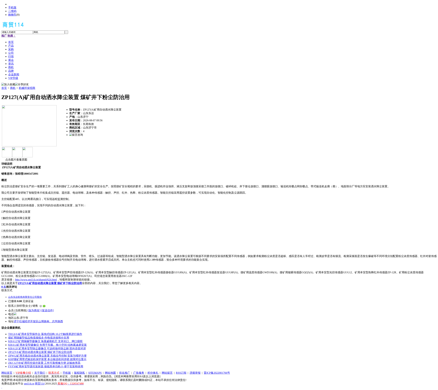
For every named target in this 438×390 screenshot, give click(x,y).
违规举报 (195, 372)
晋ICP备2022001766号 (217, 372)
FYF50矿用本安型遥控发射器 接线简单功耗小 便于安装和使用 (45, 366)
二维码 (12, 11)
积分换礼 (152, 372)
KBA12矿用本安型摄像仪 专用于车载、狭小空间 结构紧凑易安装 (47, 344)
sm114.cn (29, 383)
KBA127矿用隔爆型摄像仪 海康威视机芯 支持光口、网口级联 (45, 341)
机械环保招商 (27, 88)
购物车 (12, 14)
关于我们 (39, 372)
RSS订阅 (181, 372)
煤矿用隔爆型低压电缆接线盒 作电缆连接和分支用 (38, 337)
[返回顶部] (1, 387)
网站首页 (6, 372)
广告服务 (138, 372)
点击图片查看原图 (16, 159)
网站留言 (167, 372)
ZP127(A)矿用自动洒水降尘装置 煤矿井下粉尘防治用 (40, 352)
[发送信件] (47, 310)
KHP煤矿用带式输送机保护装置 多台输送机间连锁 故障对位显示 (47, 359)
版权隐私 (79, 372)
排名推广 (124, 372)
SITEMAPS (95, 372)
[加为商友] (34, 310)
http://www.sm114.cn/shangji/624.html (36, 279)
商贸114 (39, 383)
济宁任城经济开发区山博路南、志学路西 (38, 321)
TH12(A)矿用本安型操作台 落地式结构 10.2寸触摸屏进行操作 (45, 334)
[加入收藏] (8, 84)
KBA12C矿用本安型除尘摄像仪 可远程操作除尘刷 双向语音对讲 (47, 348)
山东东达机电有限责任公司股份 (25, 297)
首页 (4, 88)
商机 (13, 88)
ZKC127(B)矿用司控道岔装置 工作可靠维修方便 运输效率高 (44, 362)
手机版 (12, 7)
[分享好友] (22, 84)
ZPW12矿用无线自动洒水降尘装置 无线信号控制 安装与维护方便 (47, 355)
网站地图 (110, 372)
